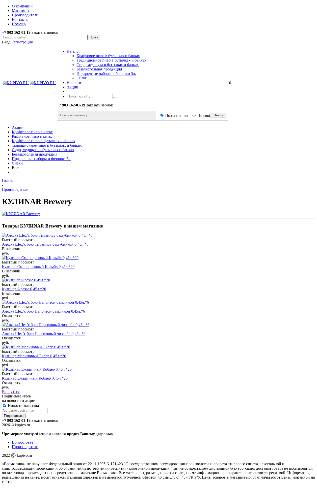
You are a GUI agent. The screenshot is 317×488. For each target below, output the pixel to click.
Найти (218, 115)
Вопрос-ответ (23, 442)
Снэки (82, 78)
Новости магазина (23, 405)
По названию (176, 115)
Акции (18, 127)
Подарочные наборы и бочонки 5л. (106, 73)
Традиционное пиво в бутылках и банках (111, 60)
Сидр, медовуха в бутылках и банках (108, 65)
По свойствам (209, 115)
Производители (25, 447)
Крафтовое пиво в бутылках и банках (108, 56)
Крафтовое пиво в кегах (32, 132)
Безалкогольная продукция (99, 69)
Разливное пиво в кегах (32, 136)
